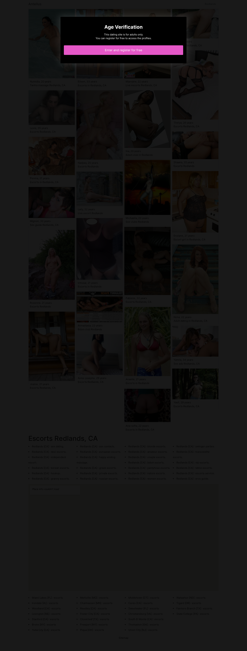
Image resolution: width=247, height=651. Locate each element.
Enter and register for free (123, 50)
